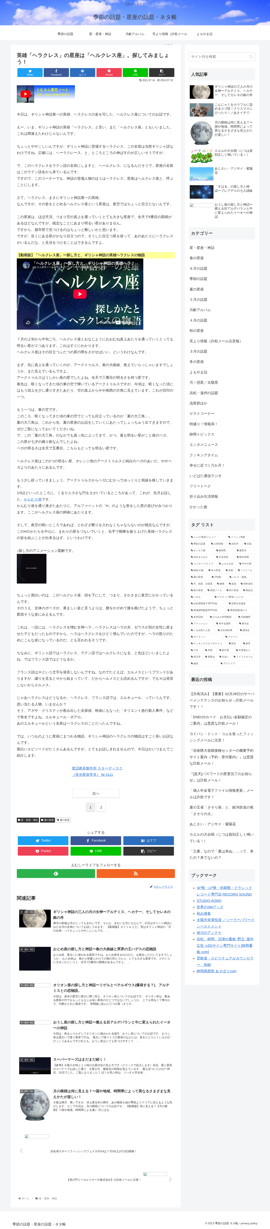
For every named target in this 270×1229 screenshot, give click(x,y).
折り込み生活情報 (204, 496)
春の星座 (197, 258)
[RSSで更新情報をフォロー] (136, 873)
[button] (251, 56)
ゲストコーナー (202, 414)
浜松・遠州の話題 (204, 393)
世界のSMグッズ (210, 907)
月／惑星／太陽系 (204, 382)
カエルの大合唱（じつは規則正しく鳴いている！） (222, 837)
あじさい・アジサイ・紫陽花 (213, 824)
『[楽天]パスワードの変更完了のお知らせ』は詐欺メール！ (221, 777)
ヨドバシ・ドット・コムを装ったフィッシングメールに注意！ (222, 737)
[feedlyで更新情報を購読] (56, 873)
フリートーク (200, 486)
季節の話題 (198, 279)
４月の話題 (198, 320)
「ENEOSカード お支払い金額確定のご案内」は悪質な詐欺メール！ (221, 720)
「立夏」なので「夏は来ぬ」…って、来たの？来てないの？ (222, 854)
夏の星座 (49, 820)
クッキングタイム (204, 455)
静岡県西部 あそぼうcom (216, 971)
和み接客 (204, 914)
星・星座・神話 (29, 820)
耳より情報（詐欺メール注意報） (216, 341)
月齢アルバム (200, 310)
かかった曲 (198, 507)
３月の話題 (198, 351)
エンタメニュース (204, 445)
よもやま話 (198, 372)
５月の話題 (198, 300)
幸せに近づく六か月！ (207, 465)
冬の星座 (197, 362)
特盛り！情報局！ (204, 424)
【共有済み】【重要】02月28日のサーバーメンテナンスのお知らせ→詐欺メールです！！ (222, 700)
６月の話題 (198, 268)
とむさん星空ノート (55, 92)
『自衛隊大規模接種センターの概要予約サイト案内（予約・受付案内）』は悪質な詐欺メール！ (222, 757)
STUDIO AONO (209, 901)
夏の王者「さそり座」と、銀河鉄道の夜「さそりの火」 (222, 810)
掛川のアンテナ (209, 933)
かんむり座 (33, 499)
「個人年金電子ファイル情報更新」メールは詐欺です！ (222, 794)
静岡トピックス (202, 434)
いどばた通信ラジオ (206, 476)
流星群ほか (198, 403)
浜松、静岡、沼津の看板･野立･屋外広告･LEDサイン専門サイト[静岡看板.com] (225, 945)
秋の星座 (197, 331)
